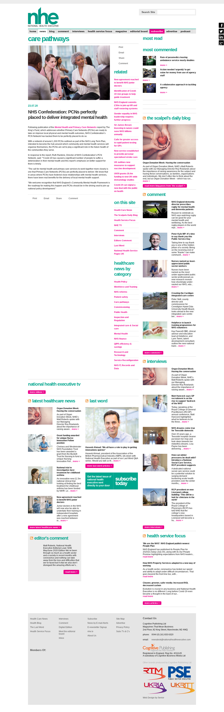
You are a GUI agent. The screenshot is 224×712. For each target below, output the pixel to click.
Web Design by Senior (153, 697)
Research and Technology (121, 353)
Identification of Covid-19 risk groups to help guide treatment (125, 94)
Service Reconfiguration (126, 360)
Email (46, 198)
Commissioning (122, 307)
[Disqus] (69, 248)
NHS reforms (120, 292)
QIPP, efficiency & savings (123, 345)
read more (148, 557)
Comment (73, 198)
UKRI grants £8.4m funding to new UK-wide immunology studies (125, 176)
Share (59, 198)
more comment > (153, 353)
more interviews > (153, 527)
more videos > (37, 392)
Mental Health (121, 333)
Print (35, 198)
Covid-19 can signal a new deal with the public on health (126, 188)
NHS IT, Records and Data (124, 367)
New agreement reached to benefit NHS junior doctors (126, 82)
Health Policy (120, 282)
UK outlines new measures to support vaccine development (124, 165)
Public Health (120, 312)
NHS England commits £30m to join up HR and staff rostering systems (126, 105)
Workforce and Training (125, 287)
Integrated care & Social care (126, 327)
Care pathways (121, 302)
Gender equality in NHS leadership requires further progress (125, 116)
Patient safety (121, 297)
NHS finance (120, 339)
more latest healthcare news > (45, 527)
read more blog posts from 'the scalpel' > (165, 186)
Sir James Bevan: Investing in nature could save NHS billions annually (126, 130)
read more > (71, 572)
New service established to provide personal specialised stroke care (126, 154)
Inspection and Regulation (121, 319)
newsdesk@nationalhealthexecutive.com (171, 639)
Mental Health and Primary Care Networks (76, 127)
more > (75, 429)
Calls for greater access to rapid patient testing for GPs (126, 142)
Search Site (148, 12)
